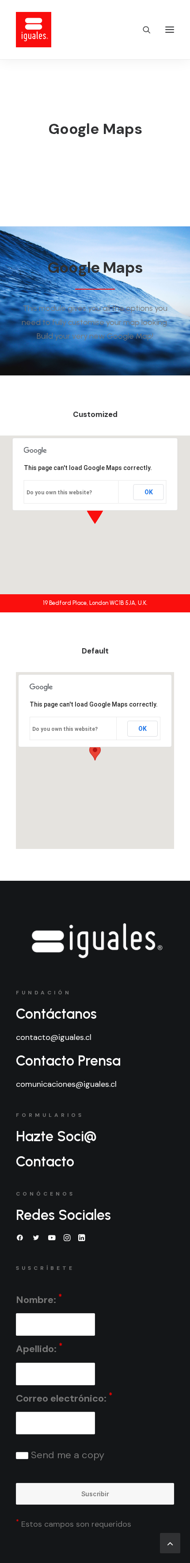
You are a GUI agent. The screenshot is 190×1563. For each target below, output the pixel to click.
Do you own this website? (59, 492)
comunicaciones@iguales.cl (66, 1084)
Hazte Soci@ (56, 1136)
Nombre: (39, 1299)
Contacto (45, 1161)
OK (148, 492)
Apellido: (39, 1348)
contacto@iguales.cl (53, 1037)
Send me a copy (66, 1454)
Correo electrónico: (64, 1398)
